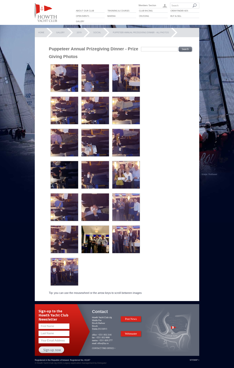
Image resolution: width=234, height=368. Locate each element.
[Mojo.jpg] (126, 187)
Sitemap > (194, 360)
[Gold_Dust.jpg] (95, 155)
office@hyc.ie (103, 343)
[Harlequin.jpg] (126, 155)
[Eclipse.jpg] (64, 123)
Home (41, 32)
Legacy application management (79, 363)
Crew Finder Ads (179, 10)
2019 (79, 32)
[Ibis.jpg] (95, 187)
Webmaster (131, 333)
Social (97, 32)
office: (94, 335)
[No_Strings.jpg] (95, 220)
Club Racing (146, 10)
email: (94, 343)
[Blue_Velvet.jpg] (64, 91)
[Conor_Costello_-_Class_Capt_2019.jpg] (126, 91)
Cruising (144, 16)
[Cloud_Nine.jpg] (95, 91)
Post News (131, 318)
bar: (93, 337)
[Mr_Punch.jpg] (64, 220)
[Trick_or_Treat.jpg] (64, 284)
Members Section (147, 5)
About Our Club (85, 10)
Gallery (80, 21)
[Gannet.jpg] (126, 123)
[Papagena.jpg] (64, 252)
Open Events (82, 16)
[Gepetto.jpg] (64, 155)
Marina (111, 16)
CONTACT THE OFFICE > (103, 348)
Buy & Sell (175, 16)
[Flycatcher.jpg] (95, 123)
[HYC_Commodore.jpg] (64, 187)
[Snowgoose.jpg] (126, 252)
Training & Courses (118, 10)
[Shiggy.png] (95, 252)
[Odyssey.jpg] (126, 220)
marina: (95, 340)
